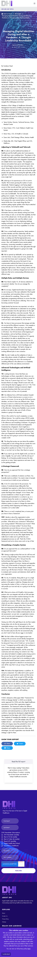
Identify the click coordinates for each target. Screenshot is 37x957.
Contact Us (4, 916)
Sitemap (4, 922)
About (3, 913)
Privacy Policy (5, 919)
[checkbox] (18, 840)
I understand (6, 954)
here (29, 949)
